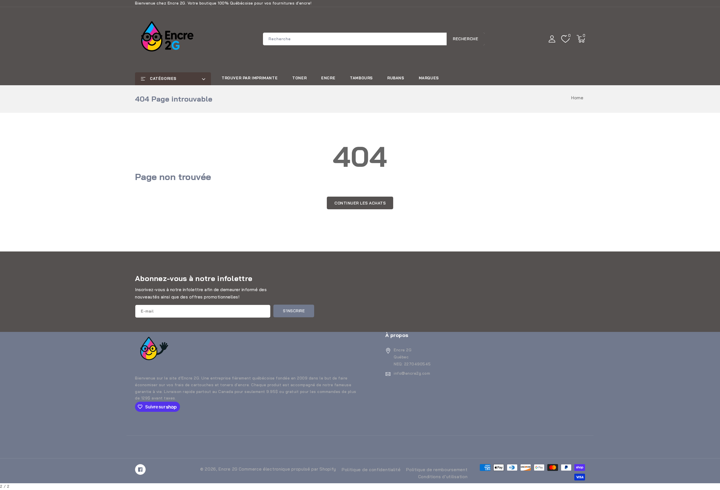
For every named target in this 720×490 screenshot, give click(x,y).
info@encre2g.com (412, 373)
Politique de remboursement (436, 469)
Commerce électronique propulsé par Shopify (287, 469)
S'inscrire (294, 310)
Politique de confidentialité (371, 469)
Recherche (465, 38)
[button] (581, 39)
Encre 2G (228, 469)
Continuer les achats (360, 203)
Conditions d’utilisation (443, 476)
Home (577, 97)
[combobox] (374, 39)
